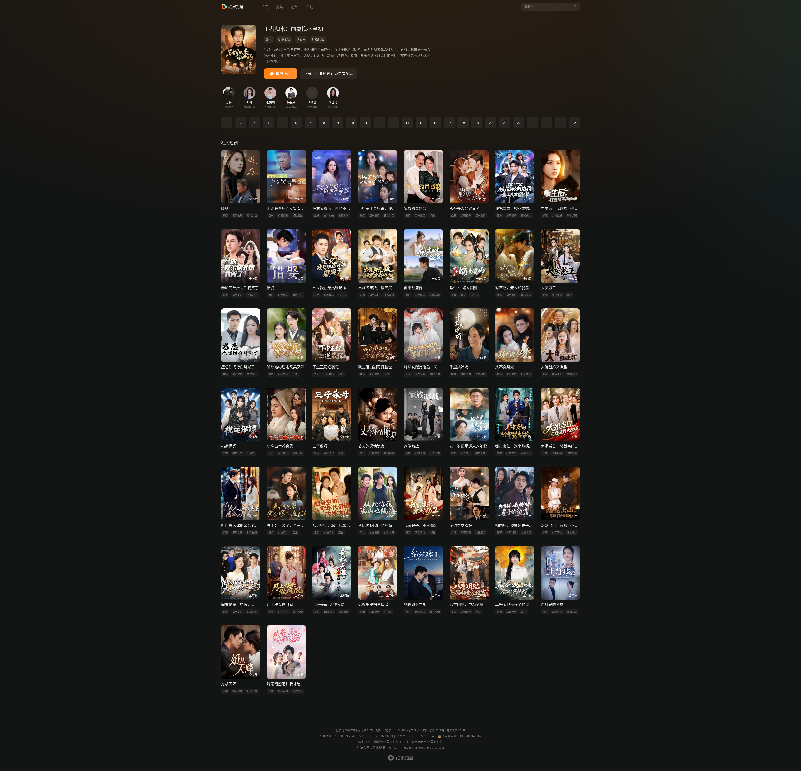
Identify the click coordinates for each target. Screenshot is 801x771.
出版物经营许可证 (386, 741)
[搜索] (574, 7)
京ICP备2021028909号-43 (338, 736)
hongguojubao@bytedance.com (423, 747)
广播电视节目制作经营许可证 (422, 741)
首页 (264, 7)
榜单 (294, 7)
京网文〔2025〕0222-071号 (415, 736)
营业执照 (364, 741)
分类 (279, 7)
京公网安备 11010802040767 (461, 736)
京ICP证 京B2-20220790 (376, 736)
